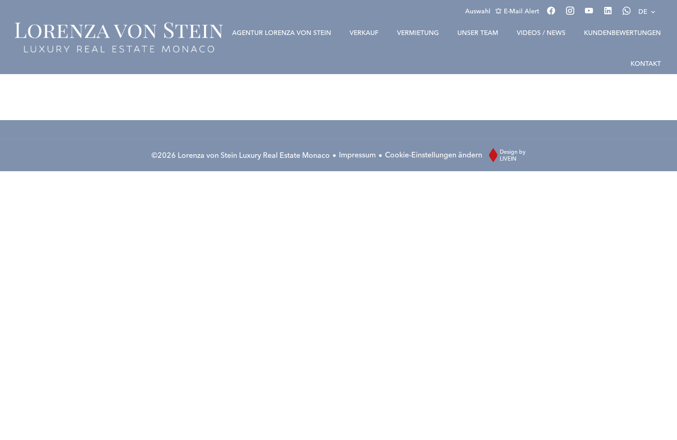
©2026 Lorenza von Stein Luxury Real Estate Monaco (241, 155)
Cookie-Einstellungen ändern (433, 154)
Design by (512, 155)
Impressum (357, 154)
